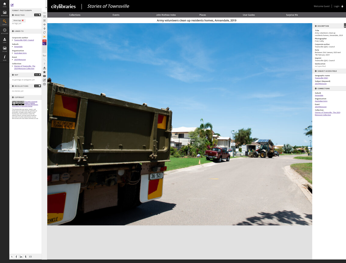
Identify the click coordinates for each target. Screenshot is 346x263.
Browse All (4, 16)
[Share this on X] (12, 255)
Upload (4, 51)
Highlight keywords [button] (44, 64)
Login (4, 42)
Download (44, 68)
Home (4, 7)
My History (4, 33)
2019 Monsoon (20, 59)
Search (4, 24)
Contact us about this (44, 76)
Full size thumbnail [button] (44, 16)
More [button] (4, 60)
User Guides (249, 14)
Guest (327, 6)
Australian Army (20, 53)
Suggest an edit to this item (12, 5)
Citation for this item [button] (44, 84)
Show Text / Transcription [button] (44, 56)
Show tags (17, 20)
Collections (74, 14)
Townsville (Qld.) (321, 78)
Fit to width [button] (44, 24)
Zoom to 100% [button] (44, 37)
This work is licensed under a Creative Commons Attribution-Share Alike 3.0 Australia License (25, 104)
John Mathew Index (166, 14)
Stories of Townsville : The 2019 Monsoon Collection (24, 67)
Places (202, 14)
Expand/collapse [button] (345, 25)
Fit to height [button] (44, 29)
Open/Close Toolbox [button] (46, 5)
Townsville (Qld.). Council (24, 40)
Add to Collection (44, 72)
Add (36, 15)
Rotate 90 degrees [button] (44, 33)
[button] (44, 43)
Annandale (18, 46)
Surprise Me (292, 14)
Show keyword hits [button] (44, 60)
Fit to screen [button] (44, 20)
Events (116, 14)
